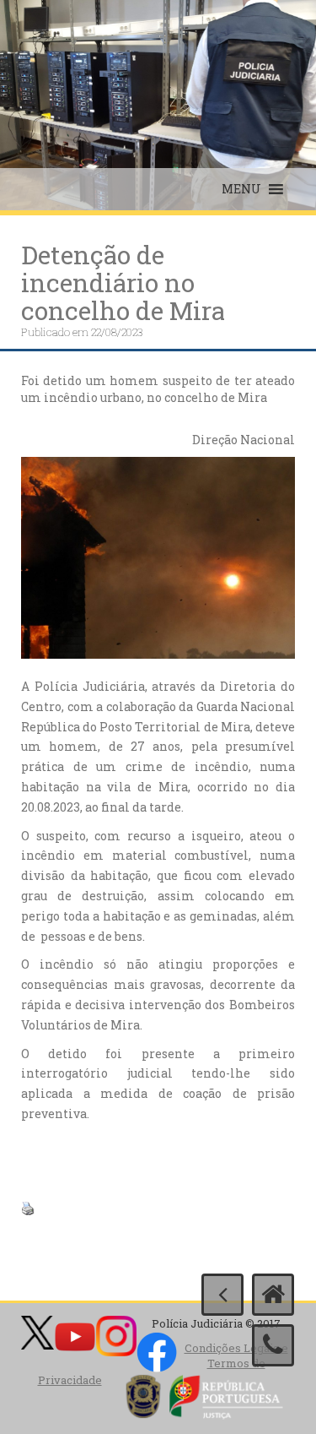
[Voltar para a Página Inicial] (273, 1295)
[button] (241, 189)
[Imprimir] (28, 1207)
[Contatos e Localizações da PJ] (273, 1345)
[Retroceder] (222, 1295)
